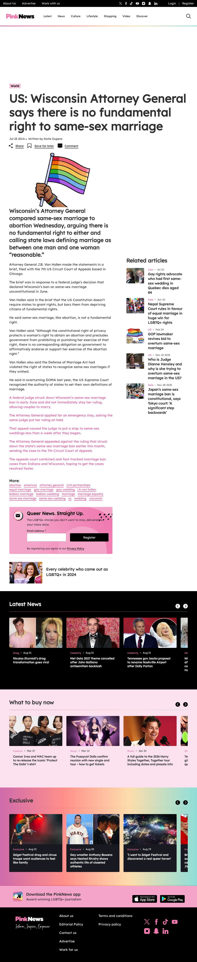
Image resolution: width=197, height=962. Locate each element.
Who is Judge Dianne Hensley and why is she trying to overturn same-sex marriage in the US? (165, 368)
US (69, 498)
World (15, 86)
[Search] (188, 16)
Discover (142, 16)
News (61, 16)
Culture (75, 16)
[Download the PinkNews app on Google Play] (172, 899)
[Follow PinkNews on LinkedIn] (156, 3)
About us (66, 916)
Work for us (68, 950)
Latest (47, 16)
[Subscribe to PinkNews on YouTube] (174, 922)
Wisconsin (95, 498)
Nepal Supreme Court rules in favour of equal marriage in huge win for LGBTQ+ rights (165, 313)
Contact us (67, 933)
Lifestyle (92, 16)
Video (126, 16)
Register (188, 3)
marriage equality (90, 494)
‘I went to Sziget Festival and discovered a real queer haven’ (149, 856)
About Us (9, 3)
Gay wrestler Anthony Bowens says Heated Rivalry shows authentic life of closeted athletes (91, 860)
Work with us (51, 3)
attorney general (52, 485)
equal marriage (20, 489)
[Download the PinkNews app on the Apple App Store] (144, 899)
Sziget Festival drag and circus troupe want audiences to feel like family (35, 858)
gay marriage (43, 489)
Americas (30, 485)
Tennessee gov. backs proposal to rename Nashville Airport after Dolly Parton (148, 662)
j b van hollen (87, 489)
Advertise (29, 3)
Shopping (110, 16)
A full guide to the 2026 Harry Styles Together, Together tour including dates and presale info (150, 760)
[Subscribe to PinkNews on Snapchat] (156, 932)
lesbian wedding (47, 494)
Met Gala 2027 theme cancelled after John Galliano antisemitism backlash (92, 662)
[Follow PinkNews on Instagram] (147, 932)
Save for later (44, 146)
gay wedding (65, 489)
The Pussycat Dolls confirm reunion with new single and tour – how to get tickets (89, 760)
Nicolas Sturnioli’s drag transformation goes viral (31, 660)
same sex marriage (22, 498)
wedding (80, 498)
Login (172, 3)
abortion (15, 485)
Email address (41, 530)
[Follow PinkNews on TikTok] (165, 922)
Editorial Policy (71, 924)
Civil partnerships (78, 485)
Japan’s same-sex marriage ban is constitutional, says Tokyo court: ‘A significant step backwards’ (164, 401)
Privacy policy (109, 924)
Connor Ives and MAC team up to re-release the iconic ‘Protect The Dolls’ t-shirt (35, 760)
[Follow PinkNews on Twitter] (147, 922)
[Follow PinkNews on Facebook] (156, 922)
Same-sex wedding (52, 498)
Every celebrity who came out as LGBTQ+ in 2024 (77, 572)
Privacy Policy (75, 548)
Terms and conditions (115, 916)
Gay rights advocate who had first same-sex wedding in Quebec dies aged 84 (165, 283)
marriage (68, 494)
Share (19, 146)
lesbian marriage (21, 494)
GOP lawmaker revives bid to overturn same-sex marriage (164, 341)
